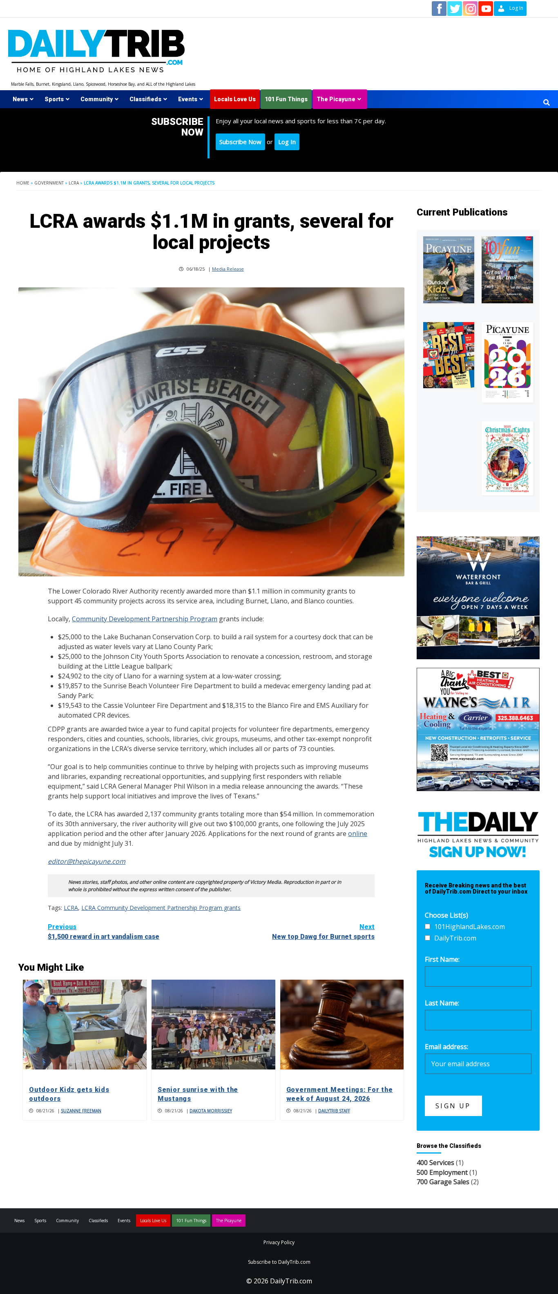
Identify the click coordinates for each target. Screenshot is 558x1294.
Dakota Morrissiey (211, 1111)
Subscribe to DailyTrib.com (279, 1261)
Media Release (228, 269)
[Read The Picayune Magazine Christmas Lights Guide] (507, 458)
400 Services (435, 1162)
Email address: (446, 1046)
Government (49, 183)
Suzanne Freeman (81, 1111)
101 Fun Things (286, 99)
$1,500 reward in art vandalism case (103, 931)
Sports (54, 99)
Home (22, 183)
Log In (287, 142)
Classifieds (145, 99)
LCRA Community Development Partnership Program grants (161, 908)
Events (187, 99)
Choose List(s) (446, 915)
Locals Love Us (235, 99)
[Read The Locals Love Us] (449, 355)
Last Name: (442, 1002)
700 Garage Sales (443, 1181)
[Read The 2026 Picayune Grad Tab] (507, 362)
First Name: (442, 959)
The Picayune (336, 99)
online (357, 833)
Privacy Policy (279, 1242)
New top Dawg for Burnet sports (323, 931)
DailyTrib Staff (334, 1111)
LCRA (74, 183)
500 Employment (442, 1172)
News (20, 99)
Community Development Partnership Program (144, 618)
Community (96, 99)
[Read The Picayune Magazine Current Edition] (449, 270)
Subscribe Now (240, 142)
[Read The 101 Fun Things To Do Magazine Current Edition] (507, 270)
